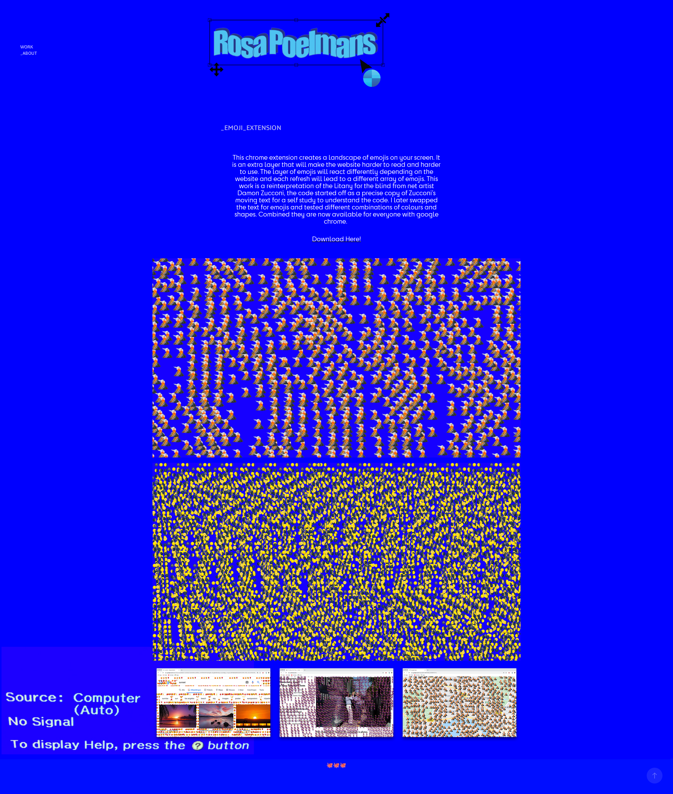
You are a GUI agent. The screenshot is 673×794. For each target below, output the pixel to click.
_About (28, 53)
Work (26, 47)
